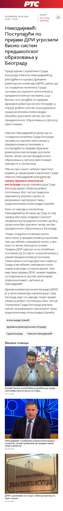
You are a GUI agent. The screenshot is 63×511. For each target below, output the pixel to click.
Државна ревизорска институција (26, 326)
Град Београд (14, 333)
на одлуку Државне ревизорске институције (27, 180)
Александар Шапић (17, 320)
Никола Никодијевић (39, 333)
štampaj (58, 16)
